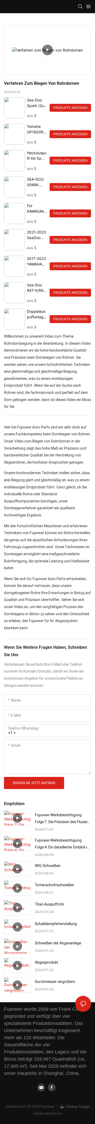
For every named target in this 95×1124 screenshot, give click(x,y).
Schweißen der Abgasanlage (58, 943)
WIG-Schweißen (47, 866)
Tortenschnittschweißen (54, 885)
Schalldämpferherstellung (56, 924)
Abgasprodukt (46, 962)
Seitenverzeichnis (48, 1113)
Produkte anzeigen (70, 108)
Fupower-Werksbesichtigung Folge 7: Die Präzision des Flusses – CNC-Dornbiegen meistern (62, 819)
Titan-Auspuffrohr (49, 904)
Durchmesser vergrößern (55, 982)
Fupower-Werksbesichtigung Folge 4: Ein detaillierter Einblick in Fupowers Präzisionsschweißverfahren (62, 844)
